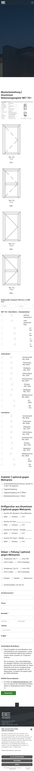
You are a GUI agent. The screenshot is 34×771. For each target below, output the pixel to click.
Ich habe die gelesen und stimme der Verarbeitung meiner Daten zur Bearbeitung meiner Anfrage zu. (18, 685)
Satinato (17, 578)
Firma (3, 603)
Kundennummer (7, 593)
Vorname (4, 621)
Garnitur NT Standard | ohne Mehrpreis (17, 513)
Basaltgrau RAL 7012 (27, 391)
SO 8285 (30, 401)
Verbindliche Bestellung (10, 646)
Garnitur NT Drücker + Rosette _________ (18, 530)
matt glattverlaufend (28, 323)
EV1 (23, 517)
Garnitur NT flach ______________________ (17, 521)
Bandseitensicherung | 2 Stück (14, 496)
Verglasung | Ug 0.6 (11, 568)
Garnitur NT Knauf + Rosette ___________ (18, 538)
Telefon (4, 626)
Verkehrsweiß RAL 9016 (27, 358)
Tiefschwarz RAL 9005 (27, 364)
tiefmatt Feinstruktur (28, 316)
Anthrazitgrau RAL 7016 (27, 374)
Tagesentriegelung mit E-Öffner (15, 492)
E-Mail (4, 636)
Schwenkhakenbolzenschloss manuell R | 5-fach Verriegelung (18, 485)
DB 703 (30, 407)
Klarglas (7, 578)
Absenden (8, 693)
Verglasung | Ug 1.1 (10, 559)
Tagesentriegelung (10, 489)
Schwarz (15, 517)
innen (31, 340)
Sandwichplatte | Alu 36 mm (14, 585)
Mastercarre (28, 578)
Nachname (21, 621)
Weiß (5, 517)
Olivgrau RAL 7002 (27, 385)
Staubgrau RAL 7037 (27, 369)
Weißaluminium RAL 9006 (27, 396)
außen (30, 329)
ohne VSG (25, 559)
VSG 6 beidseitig (23, 562)
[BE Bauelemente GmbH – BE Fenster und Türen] (3, 2)
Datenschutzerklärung (21, 682)
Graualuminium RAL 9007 (27, 380)
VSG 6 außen (8, 562)
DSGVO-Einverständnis (10, 678)
